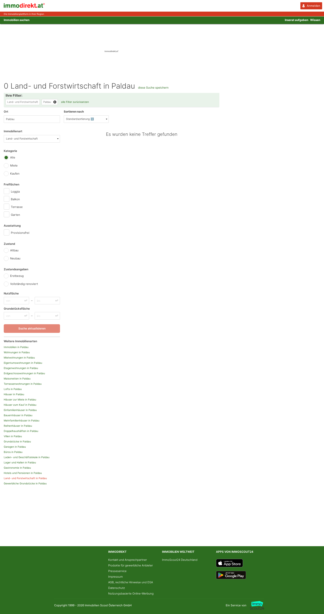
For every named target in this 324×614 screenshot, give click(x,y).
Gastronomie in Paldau (17, 467)
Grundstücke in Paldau (17, 441)
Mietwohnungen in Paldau (19, 357)
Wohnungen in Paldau (17, 352)
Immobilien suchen (16, 20)
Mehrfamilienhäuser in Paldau (21, 420)
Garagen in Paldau (15, 446)
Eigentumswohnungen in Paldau (23, 362)
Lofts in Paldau (13, 389)
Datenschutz (116, 588)
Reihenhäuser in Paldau (18, 425)
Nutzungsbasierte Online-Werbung (131, 593)
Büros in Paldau (13, 451)
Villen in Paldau (13, 436)
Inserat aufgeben (296, 20)
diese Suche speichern (153, 87)
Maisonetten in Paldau (17, 378)
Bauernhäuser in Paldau (18, 415)
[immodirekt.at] (24, 7)
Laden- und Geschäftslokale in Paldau (27, 457)
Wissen (315, 20)
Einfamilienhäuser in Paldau (20, 410)
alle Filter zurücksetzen (75, 101)
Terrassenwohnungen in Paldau (23, 383)
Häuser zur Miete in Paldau (20, 399)
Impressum (115, 576)
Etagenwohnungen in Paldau (21, 368)
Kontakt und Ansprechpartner (127, 560)
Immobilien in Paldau (16, 347)
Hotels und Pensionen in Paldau (23, 472)
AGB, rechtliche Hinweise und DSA (130, 582)
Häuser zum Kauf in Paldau (20, 404)
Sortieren (74, 111)
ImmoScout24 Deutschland (179, 560)
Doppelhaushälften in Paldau (21, 431)
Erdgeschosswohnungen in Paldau (24, 373)
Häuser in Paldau (14, 394)
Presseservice (117, 571)
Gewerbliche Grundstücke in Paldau (25, 483)
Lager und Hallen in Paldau (20, 462)
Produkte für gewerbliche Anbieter (130, 565)
